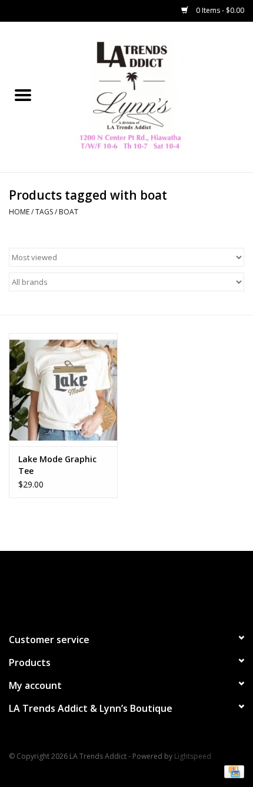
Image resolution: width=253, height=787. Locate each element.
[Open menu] (23, 94)
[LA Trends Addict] (149, 96)
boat (68, 212)
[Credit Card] (232, 771)
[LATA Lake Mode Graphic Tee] (63, 390)
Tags (44, 212)
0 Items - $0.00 (219, 10)
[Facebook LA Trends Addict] (115, 586)
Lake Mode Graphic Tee (57, 464)
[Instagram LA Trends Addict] (137, 586)
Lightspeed (192, 756)
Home (19, 212)
